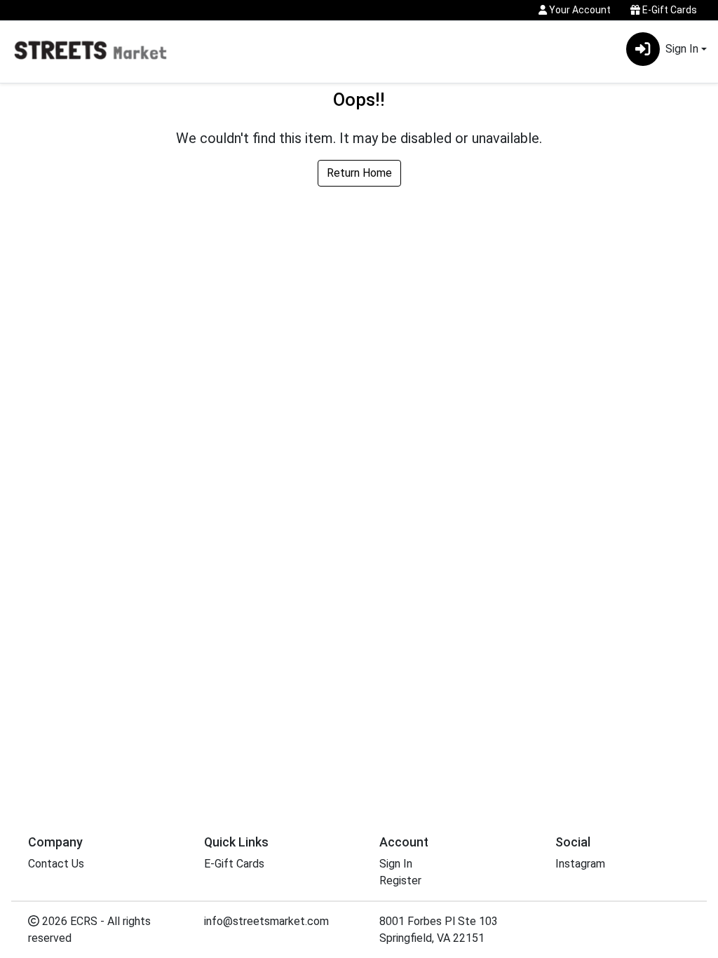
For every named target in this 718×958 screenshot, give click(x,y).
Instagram (580, 863)
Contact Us (56, 863)
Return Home (359, 173)
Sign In (395, 863)
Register (400, 880)
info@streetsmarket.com (266, 921)
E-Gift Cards (668, 9)
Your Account (579, 9)
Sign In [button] (681, 48)
